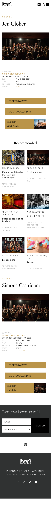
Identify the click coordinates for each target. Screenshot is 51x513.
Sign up (40, 426)
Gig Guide (7, 17)
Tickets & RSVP (18, 101)
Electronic (21, 351)
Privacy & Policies (18, 471)
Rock (18, 87)
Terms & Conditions (32, 475)
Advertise (38, 471)
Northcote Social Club (13, 74)
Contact (11, 475)
